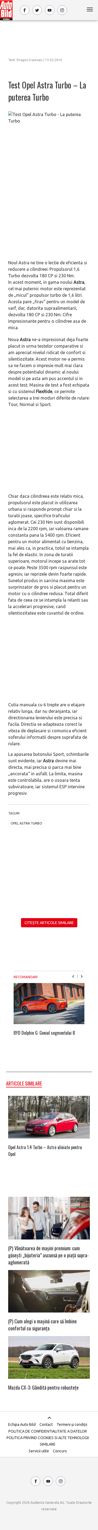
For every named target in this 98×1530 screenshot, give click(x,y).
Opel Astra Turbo (26, 823)
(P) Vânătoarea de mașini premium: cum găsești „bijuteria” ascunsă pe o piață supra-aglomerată (48, 1255)
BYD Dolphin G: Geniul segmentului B (44, 1033)
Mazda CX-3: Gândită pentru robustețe (43, 1387)
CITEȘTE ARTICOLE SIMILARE (49, 923)
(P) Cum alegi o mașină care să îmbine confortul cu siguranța (42, 1325)
